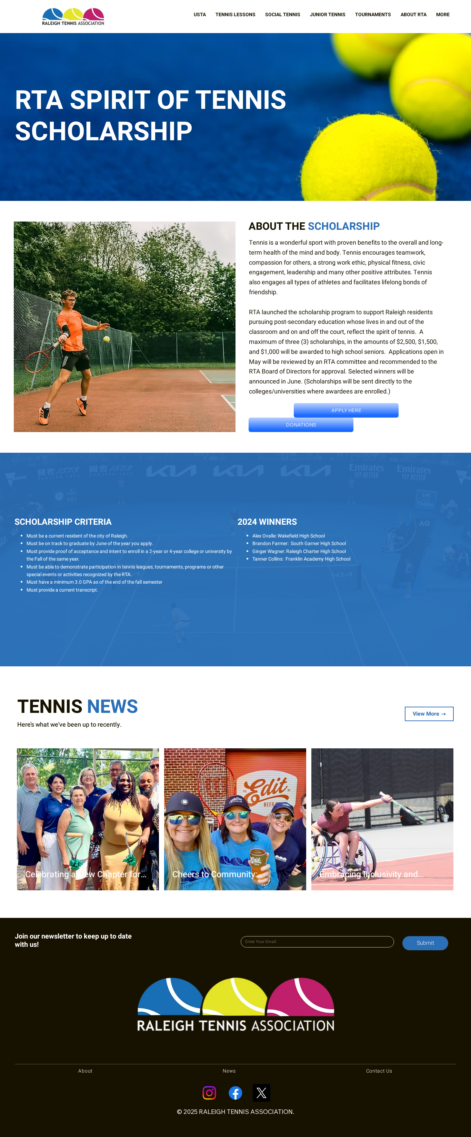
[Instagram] (209, 1093)
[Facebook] (235, 1093)
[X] (261, 1093)
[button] (199, 15)
